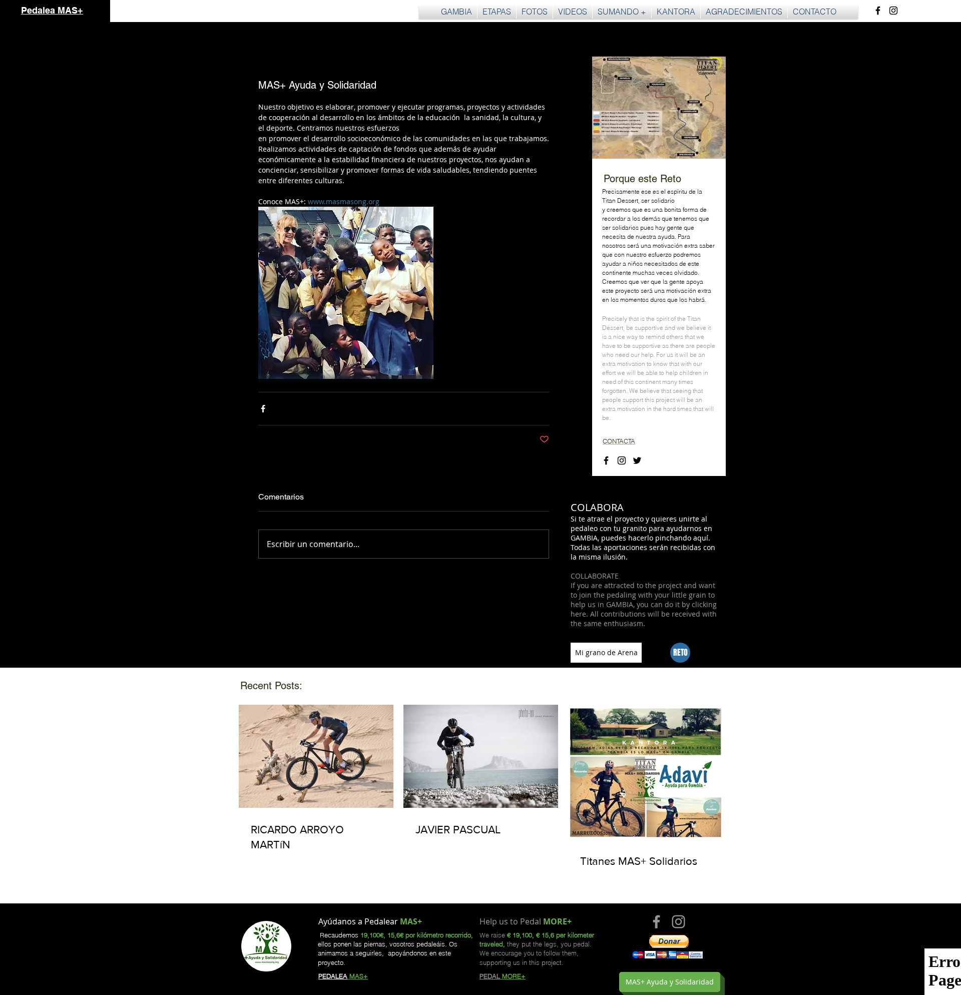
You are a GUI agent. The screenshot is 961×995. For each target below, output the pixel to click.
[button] (496, 12)
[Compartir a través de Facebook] (263, 408)
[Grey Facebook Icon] (656, 921)
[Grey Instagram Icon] (678, 921)
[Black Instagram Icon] (893, 10)
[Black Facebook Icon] (877, 10)
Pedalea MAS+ (52, 10)
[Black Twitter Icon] (637, 460)
